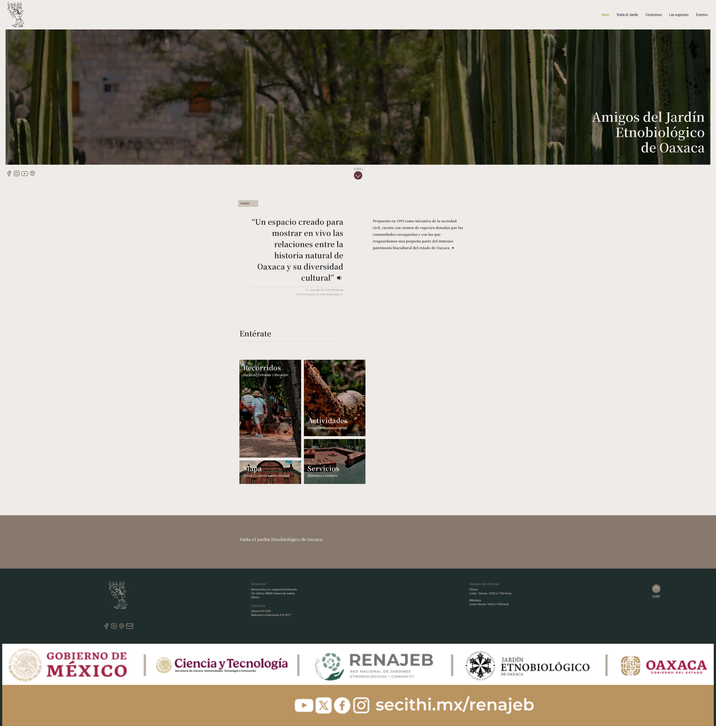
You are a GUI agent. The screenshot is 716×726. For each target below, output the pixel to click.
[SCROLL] (358, 175)
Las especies (679, 14)
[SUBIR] (656, 588)
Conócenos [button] (654, 14)
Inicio (605, 14)
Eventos (702, 14)
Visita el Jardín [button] (627, 14)
